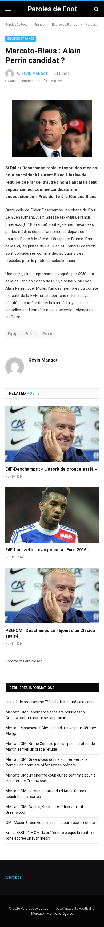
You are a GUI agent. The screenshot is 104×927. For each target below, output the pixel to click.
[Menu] (8, 9)
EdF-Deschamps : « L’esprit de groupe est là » (51, 469)
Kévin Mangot (34, 74)
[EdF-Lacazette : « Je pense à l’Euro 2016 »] (52, 515)
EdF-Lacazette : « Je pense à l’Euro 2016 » (47, 549)
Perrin (47, 334)
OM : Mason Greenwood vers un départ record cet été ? (52, 822)
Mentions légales (60, 914)
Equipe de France (20, 38)
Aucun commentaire (25, 81)
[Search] (96, 9)
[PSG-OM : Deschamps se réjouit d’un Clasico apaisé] (52, 595)
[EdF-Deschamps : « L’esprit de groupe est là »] (52, 434)
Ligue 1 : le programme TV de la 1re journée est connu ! (51, 702)
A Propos (13, 877)
